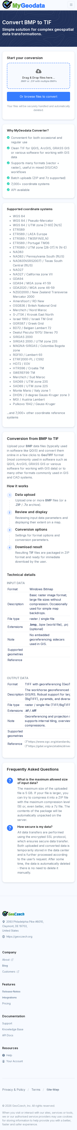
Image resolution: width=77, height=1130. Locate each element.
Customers (9, 971)
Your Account (14, 1061)
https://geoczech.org (19, 936)
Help (9, 1055)
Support (7, 1023)
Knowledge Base (12, 1029)
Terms (35, 1089)
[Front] (24, 4)
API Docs (7, 1035)
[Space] (13, 913)
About (6, 959)
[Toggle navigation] (71, 4)
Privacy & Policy (13, 1089)
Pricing (6, 1003)
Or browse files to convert (38, 96)
